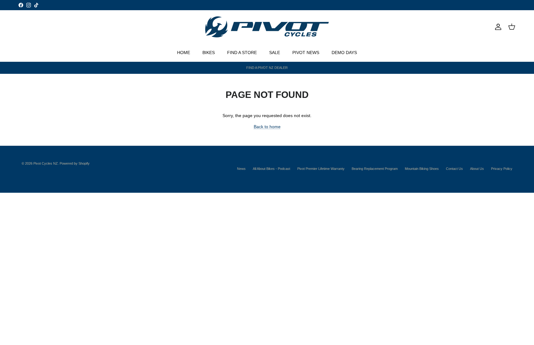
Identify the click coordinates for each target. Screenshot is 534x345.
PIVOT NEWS (305, 52)
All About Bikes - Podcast (271, 168)
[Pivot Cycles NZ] (267, 26)
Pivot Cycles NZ (45, 163)
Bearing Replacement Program (375, 168)
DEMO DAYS (344, 52)
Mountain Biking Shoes (422, 168)
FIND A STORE (242, 52)
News (241, 168)
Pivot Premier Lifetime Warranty (321, 168)
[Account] (497, 27)
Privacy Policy (501, 168)
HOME (183, 52)
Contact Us (454, 168)
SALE (274, 52)
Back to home (267, 126)
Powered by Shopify (75, 163)
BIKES (208, 52)
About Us (477, 168)
